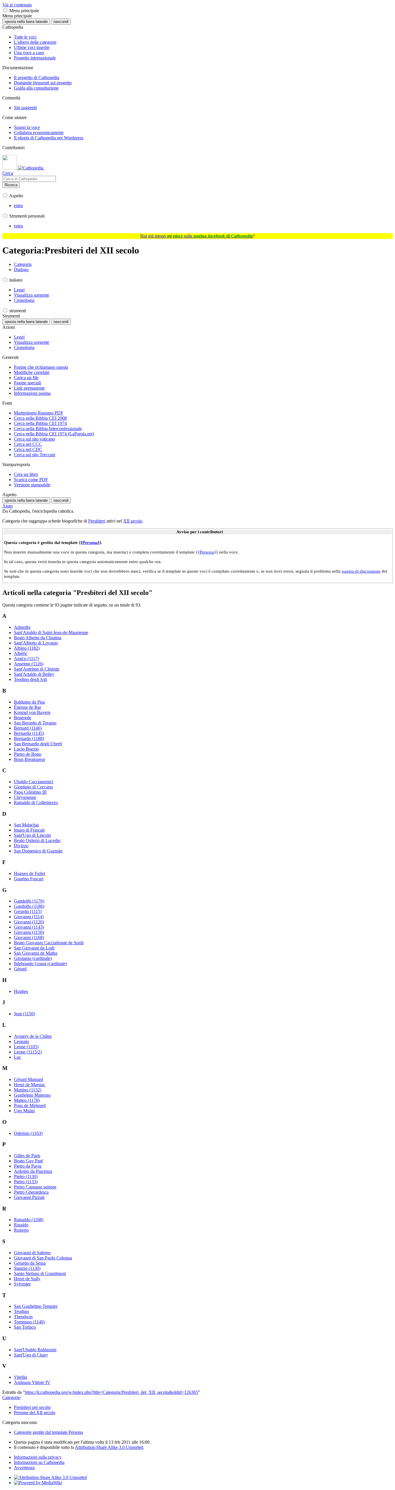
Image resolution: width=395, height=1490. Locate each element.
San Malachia (26, 824)
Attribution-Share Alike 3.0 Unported (109, 1447)
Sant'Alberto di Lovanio (36, 642)
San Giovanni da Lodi (34, 947)
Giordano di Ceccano (33, 786)
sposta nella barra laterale (26, 21)
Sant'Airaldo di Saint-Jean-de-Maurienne (51, 632)
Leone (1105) (26, 1046)
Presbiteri (96, 520)
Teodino (21, 1311)
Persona (90, 542)
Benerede (22, 717)
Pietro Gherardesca (31, 1192)
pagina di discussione (361, 571)
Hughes (21, 991)
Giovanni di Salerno (32, 1252)
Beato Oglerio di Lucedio (37, 840)
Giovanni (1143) (29, 927)
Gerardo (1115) (28, 911)
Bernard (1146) (28, 728)
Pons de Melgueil (30, 1105)
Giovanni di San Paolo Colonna (43, 1257)
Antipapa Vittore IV (32, 1382)
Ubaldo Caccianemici (33, 781)
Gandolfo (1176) (29, 901)
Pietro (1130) (26, 1176)
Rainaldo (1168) (28, 1219)
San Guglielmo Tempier (36, 1306)
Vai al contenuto (17, 4)
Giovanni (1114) (29, 916)
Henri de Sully (27, 1278)
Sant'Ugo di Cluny (31, 1354)
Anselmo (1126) (28, 663)
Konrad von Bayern (32, 712)
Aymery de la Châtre (33, 1036)
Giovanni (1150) (29, 932)
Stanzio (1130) (27, 1268)
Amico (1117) (26, 658)
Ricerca (11, 185)
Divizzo (21, 845)
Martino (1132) (27, 1089)
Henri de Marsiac (29, 1084)
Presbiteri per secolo (32, 1407)
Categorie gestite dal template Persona (48, 1432)
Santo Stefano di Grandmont (40, 1273)
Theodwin (23, 1316)
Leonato (21, 1041)
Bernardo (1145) (29, 733)
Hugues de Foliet (29, 873)
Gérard (20, 968)
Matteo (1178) (27, 1100)
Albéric (20, 653)
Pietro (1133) (26, 1181)
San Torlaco (25, 1327)
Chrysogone (25, 797)
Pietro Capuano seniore (35, 1186)
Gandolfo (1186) (29, 906)
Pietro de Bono (27, 754)
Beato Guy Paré (28, 1160)
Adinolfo (22, 627)
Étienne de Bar (27, 707)
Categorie (11, 1397)
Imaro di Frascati (29, 830)
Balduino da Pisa (29, 702)
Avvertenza (24, 1467)
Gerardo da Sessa (30, 1263)
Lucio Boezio (26, 748)
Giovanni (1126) (29, 921)
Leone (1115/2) (28, 1051)
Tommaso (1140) (29, 1321)
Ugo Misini (24, 1110)
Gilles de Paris (27, 1155)
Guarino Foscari (28, 878)
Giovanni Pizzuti (29, 1197)
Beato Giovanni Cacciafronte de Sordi (49, 942)
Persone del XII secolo (34, 1412)
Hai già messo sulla (196, 235)
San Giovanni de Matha (35, 953)
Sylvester (22, 1283)
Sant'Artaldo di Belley (34, 674)
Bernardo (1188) (29, 738)
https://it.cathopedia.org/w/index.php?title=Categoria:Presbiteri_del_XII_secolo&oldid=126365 (111, 1392)
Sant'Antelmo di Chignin (36, 669)
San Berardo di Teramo (35, 722)
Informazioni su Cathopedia (39, 1462)
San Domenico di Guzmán (38, 850)
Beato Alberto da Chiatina (37, 637)
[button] (5, 10)
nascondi (61, 21)
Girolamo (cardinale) (33, 958)
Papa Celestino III (30, 792)
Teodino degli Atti (30, 679)
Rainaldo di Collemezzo (36, 802)
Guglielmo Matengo (32, 1095)
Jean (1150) (24, 1013)
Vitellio (20, 1377)
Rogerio (21, 1230)
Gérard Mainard (28, 1079)
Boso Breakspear (29, 759)
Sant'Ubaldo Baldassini (35, 1349)
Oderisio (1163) (28, 1133)
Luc (17, 1057)
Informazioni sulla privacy (38, 1457)
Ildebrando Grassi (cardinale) (40, 963)
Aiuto (7, 505)
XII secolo (132, 520)
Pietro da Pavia (27, 1166)
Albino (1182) (27, 648)
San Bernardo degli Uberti (38, 743)
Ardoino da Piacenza (33, 1171)
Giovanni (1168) (29, 937)
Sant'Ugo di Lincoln (32, 835)
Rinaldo (21, 1224)
